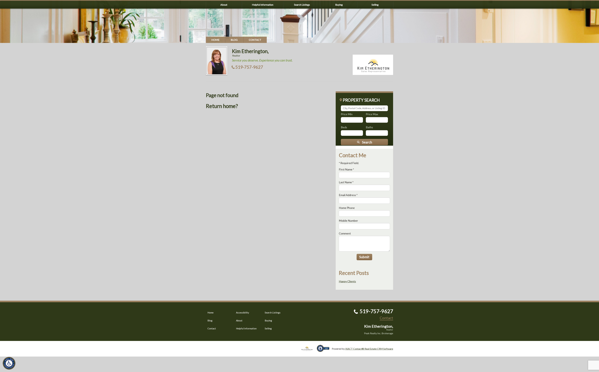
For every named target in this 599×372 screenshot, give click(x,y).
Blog (234, 39)
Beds (344, 127)
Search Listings (302, 4)
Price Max (372, 114)
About (223, 4)
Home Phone (347, 207)
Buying (339, 4)
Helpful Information (262, 4)
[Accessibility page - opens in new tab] (324, 350)
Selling (375, 4)
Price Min (347, 114)
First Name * (346, 169)
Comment (345, 233)
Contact (255, 39)
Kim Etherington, (250, 51)
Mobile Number (348, 220)
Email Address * (348, 195)
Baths (369, 127)
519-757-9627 (249, 67)
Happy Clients (347, 281)
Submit (364, 257)
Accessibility (242, 312)
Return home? (222, 106)
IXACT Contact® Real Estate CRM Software (369, 348)
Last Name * (346, 182)
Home (215, 39)
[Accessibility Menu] (9, 363)
